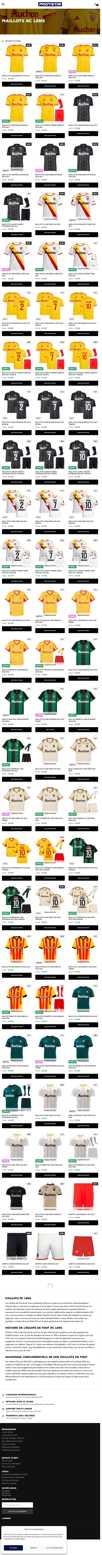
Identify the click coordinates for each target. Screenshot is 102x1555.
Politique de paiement (11, 1450)
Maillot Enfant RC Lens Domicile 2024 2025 (15, 1017)
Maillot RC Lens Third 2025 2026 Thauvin (48, 918)
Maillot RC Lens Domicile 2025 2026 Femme (83, 621)
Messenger (6, 1495)
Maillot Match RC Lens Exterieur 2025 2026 (15, 720)
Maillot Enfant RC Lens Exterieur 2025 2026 (82, 720)
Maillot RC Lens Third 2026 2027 (48, 224)
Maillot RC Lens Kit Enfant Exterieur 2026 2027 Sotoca (46, 473)
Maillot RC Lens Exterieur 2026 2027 (83, 125)
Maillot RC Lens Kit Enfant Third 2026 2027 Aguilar (15, 572)
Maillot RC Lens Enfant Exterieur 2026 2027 (82, 176)
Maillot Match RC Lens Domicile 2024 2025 (48, 968)
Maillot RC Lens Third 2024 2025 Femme (14, 1166)
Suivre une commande (11, 1464)
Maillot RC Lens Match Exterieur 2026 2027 (15, 176)
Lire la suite (50, 729)
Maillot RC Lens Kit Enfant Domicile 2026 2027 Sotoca (49, 374)
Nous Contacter (8, 1467)
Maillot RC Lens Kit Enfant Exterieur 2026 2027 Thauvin (80, 473)
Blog (4, 1453)
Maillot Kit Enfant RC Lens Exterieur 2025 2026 (12, 770)
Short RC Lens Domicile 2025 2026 (82, 1264)
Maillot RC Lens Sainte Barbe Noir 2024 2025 (15, 1215)
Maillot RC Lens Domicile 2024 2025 (16, 967)
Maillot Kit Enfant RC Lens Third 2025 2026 (82, 819)
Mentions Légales (9, 1483)
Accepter (13, 1548)
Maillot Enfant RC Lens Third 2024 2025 (49, 1166)
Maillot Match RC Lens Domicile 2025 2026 (48, 621)
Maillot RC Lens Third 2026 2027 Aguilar (14, 522)
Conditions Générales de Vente (15, 1474)
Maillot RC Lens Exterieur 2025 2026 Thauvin (83, 869)
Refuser (34, 1548)
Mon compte (7, 1461)
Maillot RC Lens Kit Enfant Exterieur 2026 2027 (12, 225)
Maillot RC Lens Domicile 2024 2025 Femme (83, 968)
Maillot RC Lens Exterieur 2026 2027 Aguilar (16, 423)
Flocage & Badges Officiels (13, 1438)
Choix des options (17, 84)
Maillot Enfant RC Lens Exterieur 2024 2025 (82, 1067)
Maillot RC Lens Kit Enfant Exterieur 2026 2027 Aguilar (13, 473)
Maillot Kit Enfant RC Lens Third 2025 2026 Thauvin (82, 918)
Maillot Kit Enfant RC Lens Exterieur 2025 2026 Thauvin (13, 918)
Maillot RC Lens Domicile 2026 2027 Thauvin (83, 324)
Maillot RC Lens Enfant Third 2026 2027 (49, 275)
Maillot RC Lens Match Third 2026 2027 (82, 225)
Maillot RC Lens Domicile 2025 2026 (16, 620)
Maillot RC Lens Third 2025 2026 (48, 769)
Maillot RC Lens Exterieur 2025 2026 (83, 670)
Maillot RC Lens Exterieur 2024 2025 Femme (49, 1067)
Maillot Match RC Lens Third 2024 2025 (82, 1116)
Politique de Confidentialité (13, 1477)
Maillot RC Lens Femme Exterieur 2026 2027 (48, 176)
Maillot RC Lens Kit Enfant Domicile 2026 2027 (49, 126)
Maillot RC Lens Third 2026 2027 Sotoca (48, 522)
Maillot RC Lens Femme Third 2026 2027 (15, 275)
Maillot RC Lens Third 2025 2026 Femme (14, 819)
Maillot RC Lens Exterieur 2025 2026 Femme (49, 720)
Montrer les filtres (13, 41)
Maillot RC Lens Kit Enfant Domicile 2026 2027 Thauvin (83, 374)
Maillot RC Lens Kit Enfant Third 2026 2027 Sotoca (48, 572)
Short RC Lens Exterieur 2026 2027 (15, 1264)
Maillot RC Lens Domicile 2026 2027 (16, 76)
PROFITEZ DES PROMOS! (17, 1511)
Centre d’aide (7, 1432)
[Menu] (5, 4)
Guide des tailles (9, 1444)
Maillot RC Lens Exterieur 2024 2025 (83, 1016)
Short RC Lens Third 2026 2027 (47, 1264)
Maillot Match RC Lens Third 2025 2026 (82, 770)
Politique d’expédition (11, 1447)
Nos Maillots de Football (12, 1441)
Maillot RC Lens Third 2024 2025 (48, 1115)
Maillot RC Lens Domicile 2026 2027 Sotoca (49, 324)
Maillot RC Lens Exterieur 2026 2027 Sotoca (49, 423)
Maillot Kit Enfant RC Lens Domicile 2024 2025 (49, 1017)
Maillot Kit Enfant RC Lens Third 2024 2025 (82, 1166)
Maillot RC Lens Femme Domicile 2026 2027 (82, 77)
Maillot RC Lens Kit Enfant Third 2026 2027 (82, 275)
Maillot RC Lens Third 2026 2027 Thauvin (81, 522)
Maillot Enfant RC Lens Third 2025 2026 (49, 819)
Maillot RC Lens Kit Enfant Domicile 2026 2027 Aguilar (16, 374)
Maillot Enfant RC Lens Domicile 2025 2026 (15, 671)
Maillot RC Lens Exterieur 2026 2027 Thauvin (83, 423)
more (5, 1281)
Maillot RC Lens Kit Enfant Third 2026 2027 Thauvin (82, 572)
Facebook (6, 1493)
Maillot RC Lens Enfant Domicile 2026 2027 (15, 126)
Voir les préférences (54, 1548)
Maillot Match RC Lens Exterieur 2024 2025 (15, 1067)
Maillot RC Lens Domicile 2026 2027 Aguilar (16, 324)
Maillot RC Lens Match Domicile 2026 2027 (48, 77)
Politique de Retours (10, 1480)
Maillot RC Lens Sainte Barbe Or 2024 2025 (48, 1215)
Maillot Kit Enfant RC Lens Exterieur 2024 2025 (12, 1116)
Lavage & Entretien (9, 1435)
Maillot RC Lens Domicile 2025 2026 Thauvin (16, 869)
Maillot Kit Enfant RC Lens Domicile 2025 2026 (49, 671)
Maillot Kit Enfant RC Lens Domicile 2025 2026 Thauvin (49, 869)
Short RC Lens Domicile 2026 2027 (82, 1214)
